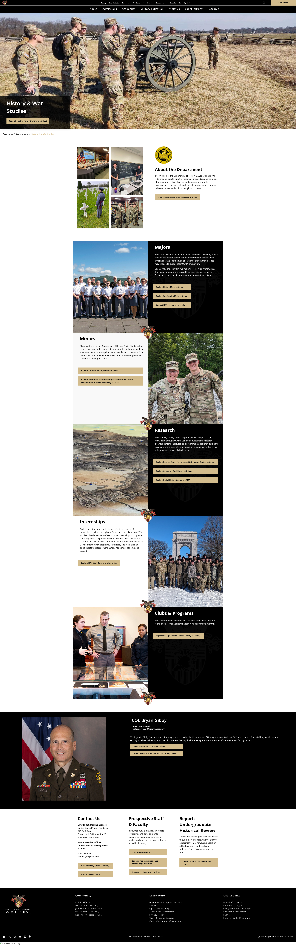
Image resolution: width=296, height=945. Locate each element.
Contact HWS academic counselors (171, 305)
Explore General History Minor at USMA (99, 370)
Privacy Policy (156, 915)
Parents (125, 3)
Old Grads (148, 3)
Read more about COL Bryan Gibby (149, 746)
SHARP (152, 905)
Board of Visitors (232, 902)
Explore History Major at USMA (169, 287)
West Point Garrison (86, 911)
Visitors (136, 3)
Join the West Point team (88, 908)
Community (161, 3)
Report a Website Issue (87, 915)
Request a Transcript (234, 911)
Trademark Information (162, 911)
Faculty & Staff (186, 3)
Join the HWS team (141, 852)
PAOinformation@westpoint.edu (147, 936)
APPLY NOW (283, 3)
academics (8, 134)
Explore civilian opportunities (146, 872)
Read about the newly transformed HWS (28, 121)
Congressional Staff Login (237, 908)
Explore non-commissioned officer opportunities (145, 862)
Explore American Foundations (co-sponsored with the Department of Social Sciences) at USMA (107, 381)
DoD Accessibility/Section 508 (165, 902)
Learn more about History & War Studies (177, 197)
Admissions (109, 9)
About (93, 9)
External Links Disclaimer (237, 918)
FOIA (225, 915)
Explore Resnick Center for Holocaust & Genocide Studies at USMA (185, 462)
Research (213, 9)
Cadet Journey (194, 9)
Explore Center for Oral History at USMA (174, 471)
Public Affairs (82, 902)
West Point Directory (86, 905)
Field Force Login (232, 905)
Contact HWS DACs (90, 874)
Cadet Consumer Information (165, 921)
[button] (5, 936)
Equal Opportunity (159, 908)
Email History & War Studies (94, 866)
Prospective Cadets (110, 3)
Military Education (152, 9)
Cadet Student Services (162, 918)
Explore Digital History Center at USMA (173, 480)
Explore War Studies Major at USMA (172, 296)
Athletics (174, 9)
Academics (128, 9)
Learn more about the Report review (197, 862)
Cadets (173, 3)
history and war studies (42, 134)
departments (22, 134)
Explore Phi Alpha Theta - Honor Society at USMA (177, 635)
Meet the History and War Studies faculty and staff (156, 753)
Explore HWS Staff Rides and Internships (99, 563)
